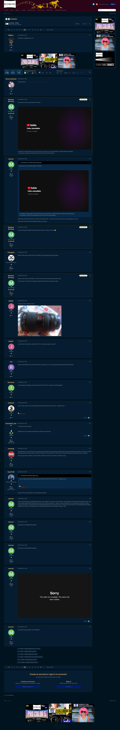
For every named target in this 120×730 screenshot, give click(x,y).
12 (89, 23)
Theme (56, 725)
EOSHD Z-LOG (50, 10)
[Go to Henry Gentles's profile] (11, 84)
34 (32, 29)
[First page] (6, 30)
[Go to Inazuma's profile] (11, 388)
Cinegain (11, 252)
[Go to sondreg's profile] (11, 454)
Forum (11, 10)
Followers (85, 23)
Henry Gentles (11, 79)
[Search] (114, 10)
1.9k (12, 397)
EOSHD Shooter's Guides (60, 10)
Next (41, 29)
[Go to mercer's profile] (25, 73)
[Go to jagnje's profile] (11, 306)
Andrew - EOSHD (15, 23)
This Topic (111, 10)
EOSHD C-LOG (41, 10)
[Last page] (44, 30)
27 (14, 29)
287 (12, 440)
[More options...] (89, 35)
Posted (22, 35)
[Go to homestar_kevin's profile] (11, 431)
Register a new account (28, 686)
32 (27, 29)
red (11, 362)
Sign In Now (68, 686)
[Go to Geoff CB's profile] (11, 477)
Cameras (19, 24)
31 (24, 29)
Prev (9, 29)
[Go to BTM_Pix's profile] (40, 73)
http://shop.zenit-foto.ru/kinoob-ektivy (49, 255)
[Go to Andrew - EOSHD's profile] (6, 23)
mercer (11, 159)
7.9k (12, 173)
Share (77, 23)
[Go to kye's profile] (47, 73)
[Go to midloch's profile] (11, 408)
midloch (11, 403)
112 (12, 463)
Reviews (17, 10)
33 (29, 29)
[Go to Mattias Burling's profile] (11, 107)
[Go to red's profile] (11, 367)
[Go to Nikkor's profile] (11, 41)
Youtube (23, 10)
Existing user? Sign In (103, 4)
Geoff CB (11, 472)
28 (17, 29)
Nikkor (11, 35)
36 (37, 29)
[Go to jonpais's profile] (33, 73)
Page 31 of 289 (50, 29)
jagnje (11, 301)
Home (6, 10)
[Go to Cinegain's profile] (11, 258)
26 (11, 29)
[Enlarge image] (55, 230)
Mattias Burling (11, 100)
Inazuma (11, 382)
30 (22, 29)
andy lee (85, 417)
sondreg (11, 449)
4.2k (12, 116)
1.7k (12, 486)
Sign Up (113, 4)
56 (11, 376)
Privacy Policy (62, 725)
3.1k (12, 267)
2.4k (12, 50)
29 (19, 29)
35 (35, 29)
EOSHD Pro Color (31, 10)
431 (12, 315)
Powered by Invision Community (60, 727)
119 (12, 417)
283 (12, 93)
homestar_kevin (11, 424)
